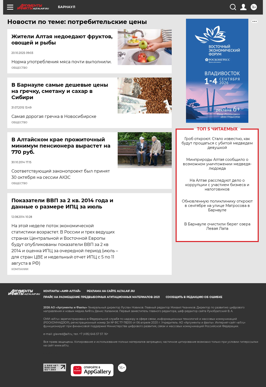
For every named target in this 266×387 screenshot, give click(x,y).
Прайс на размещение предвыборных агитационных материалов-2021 (101, 297)
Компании (19, 269)
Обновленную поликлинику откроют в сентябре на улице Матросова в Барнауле (217, 205)
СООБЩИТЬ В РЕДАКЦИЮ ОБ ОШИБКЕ (194, 297)
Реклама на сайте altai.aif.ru (111, 291)
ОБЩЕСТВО (19, 68)
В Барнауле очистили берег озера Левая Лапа (217, 226)
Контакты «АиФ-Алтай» (62, 291)
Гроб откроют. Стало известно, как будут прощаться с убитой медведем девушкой (217, 143)
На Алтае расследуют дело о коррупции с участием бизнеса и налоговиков (217, 185)
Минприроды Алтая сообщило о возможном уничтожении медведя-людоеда (217, 164)
